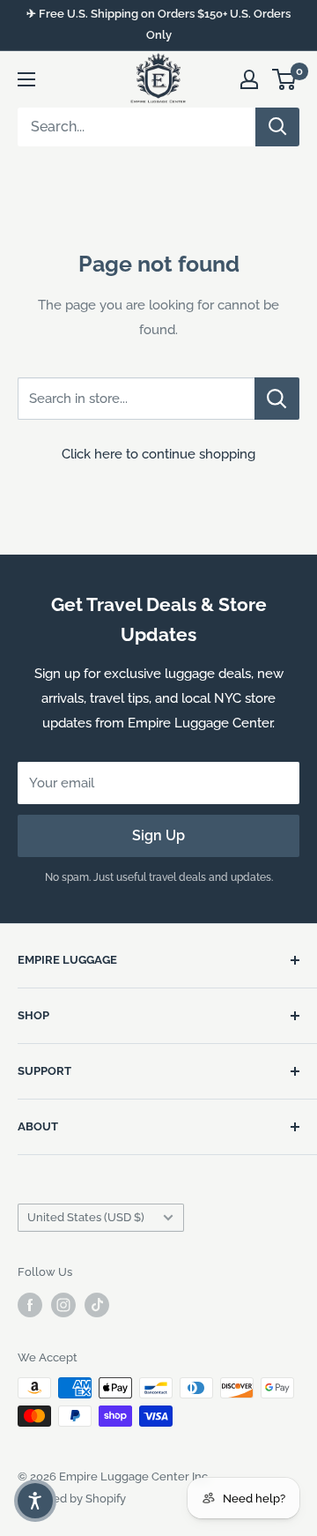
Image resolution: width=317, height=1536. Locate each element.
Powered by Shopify (72, 1498)
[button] (35, 1501)
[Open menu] (26, 79)
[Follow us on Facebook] (30, 1305)
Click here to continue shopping (158, 454)
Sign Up (158, 835)
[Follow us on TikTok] (97, 1305)
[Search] (277, 127)
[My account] (249, 79)
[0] (285, 79)
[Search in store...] (276, 398)
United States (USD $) (85, 1217)
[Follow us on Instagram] (63, 1305)
